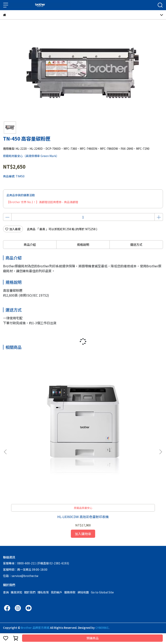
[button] (160, 451)
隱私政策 (43, 592)
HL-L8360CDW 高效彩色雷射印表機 (83, 517)
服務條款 (70, 592)
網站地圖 (83, 592)
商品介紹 (30, 244)
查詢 (6, 592)
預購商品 (92, 638)
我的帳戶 (56, 592)
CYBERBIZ (102, 628)
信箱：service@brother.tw (20, 576)
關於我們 (29, 592)
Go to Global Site (102, 592)
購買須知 (16, 592)
